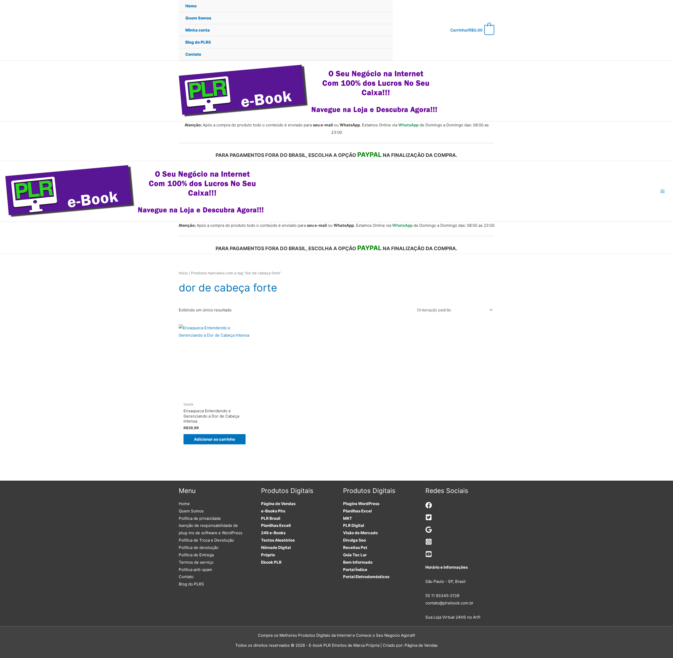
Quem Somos (191, 510)
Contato (186, 576)
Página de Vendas (278, 503)
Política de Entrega (196, 554)
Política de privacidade (200, 518)
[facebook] (428, 507)
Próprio (268, 554)
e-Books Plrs (273, 510)
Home (184, 503)
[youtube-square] (428, 555)
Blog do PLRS (191, 584)
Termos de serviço (196, 562)
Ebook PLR (271, 562)
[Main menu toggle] (662, 191)
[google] (428, 531)
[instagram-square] (428, 543)
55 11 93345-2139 (442, 595)
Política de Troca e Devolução (206, 540)
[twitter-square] (428, 519)
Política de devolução (198, 547)
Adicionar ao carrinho (214, 439)
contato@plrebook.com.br (449, 602)
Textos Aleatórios (278, 540)
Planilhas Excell (276, 525)
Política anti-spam (195, 569)
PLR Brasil (270, 518)
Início (183, 273)
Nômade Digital (276, 547)
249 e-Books (273, 532)
